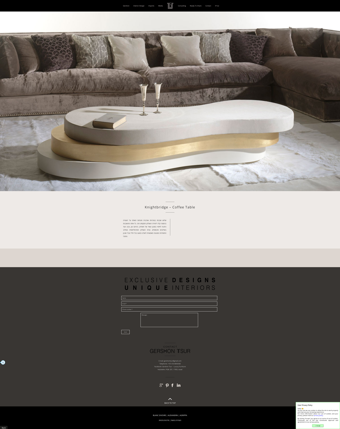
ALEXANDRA (173, 415)
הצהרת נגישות (176, 420)
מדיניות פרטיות (164, 420)
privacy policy (318, 415)
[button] (2, 362)
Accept (317, 425)
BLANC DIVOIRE (159, 415)
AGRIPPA (183, 415)
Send (125, 332)
